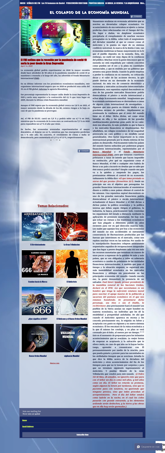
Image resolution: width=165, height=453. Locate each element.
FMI (36, 78)
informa (43, 89)
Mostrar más (54, 363)
